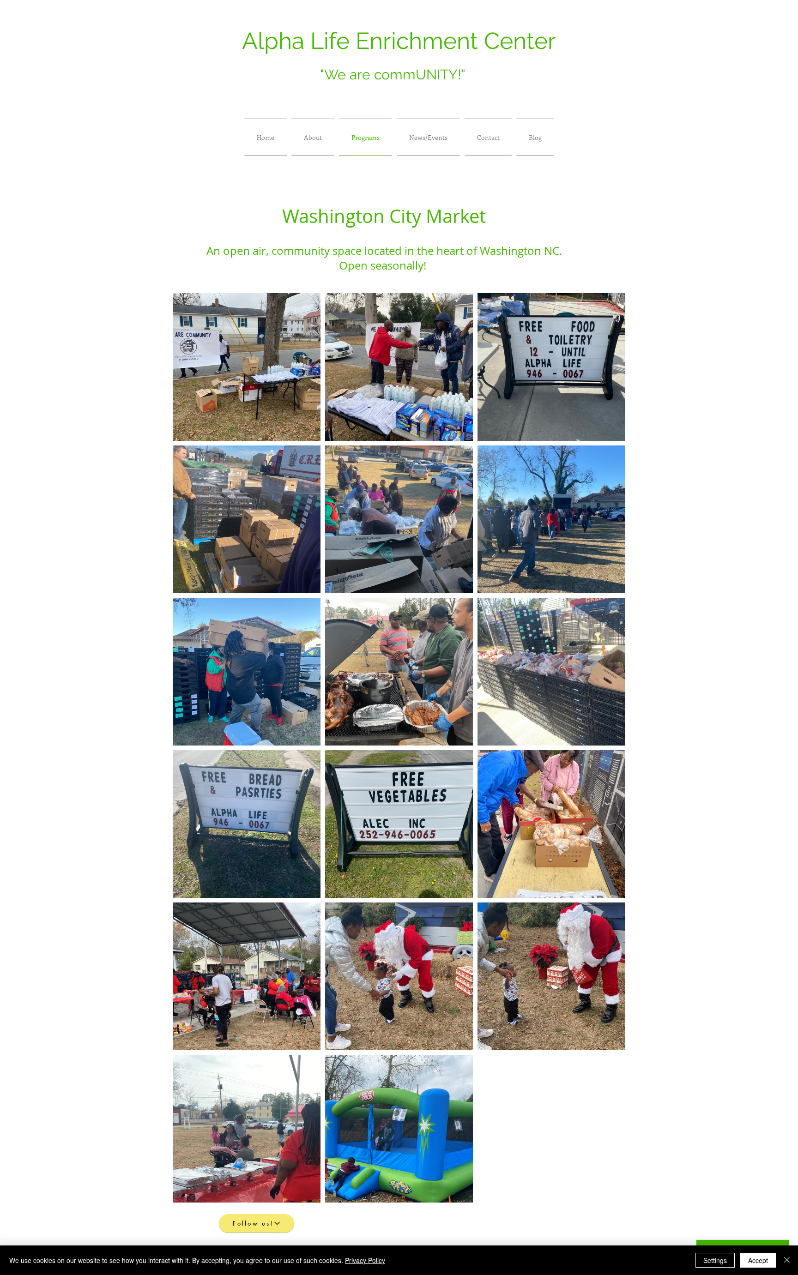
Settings (715, 1260)
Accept (758, 1260)
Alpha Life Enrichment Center (399, 40)
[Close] (786, 1260)
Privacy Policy (365, 1260)
